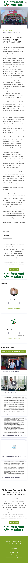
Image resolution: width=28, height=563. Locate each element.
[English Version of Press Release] (14, 468)
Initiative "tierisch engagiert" (14, 557)
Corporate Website (14, 552)
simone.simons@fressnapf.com (14, 308)
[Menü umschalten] (2, 3)
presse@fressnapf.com (14, 338)
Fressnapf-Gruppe (7, 238)
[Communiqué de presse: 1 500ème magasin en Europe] (14, 404)
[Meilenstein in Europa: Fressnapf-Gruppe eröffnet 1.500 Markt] (14, 425)
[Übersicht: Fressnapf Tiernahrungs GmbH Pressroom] (13, 3)
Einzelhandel (6, 231)
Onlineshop (14, 555)
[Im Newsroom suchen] (26, 3)
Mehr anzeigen (14, 269)
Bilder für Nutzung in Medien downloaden (13, 351)
